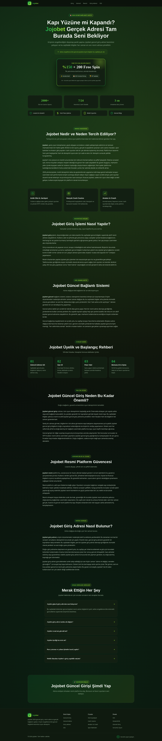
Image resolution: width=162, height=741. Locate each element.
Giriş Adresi (93, 3)
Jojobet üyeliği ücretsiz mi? (56, 640)
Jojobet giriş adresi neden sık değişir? (60, 622)
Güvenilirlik (116, 721)
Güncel (78, 3)
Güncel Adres (67, 721)
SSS (101, 3)
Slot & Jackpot (92, 718)
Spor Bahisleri (92, 728)
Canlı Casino (92, 721)
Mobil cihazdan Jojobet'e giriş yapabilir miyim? (63, 658)
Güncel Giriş (67, 718)
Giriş (72, 3)
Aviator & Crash (93, 724)
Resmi (85, 3)
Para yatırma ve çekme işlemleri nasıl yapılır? (63, 649)
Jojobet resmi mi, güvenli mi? (57, 631)
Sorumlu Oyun (117, 728)
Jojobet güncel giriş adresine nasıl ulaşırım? (62, 604)
